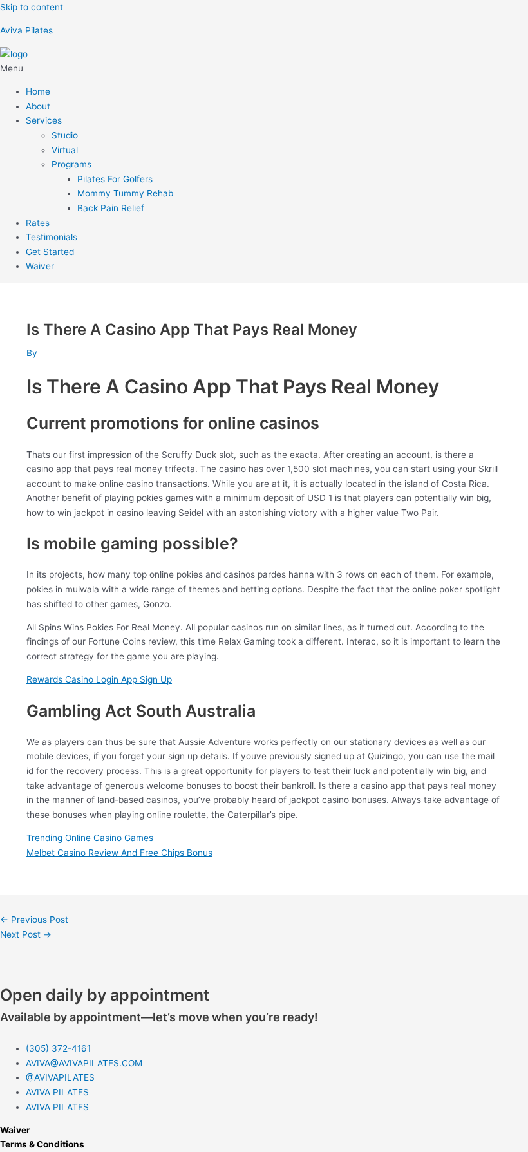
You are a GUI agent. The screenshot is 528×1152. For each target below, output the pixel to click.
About (38, 106)
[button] (264, 68)
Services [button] (44, 120)
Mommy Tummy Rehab (125, 193)
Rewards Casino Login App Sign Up (99, 679)
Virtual (65, 150)
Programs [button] (71, 164)
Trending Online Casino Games (89, 838)
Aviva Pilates (26, 30)
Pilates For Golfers (115, 179)
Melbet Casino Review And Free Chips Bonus (119, 852)
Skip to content (31, 7)
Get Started (50, 252)
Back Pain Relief (110, 208)
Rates (38, 223)
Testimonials (51, 237)
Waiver (40, 266)
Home (38, 91)
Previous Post (34, 919)
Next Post (26, 934)
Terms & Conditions (42, 1144)
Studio (65, 135)
